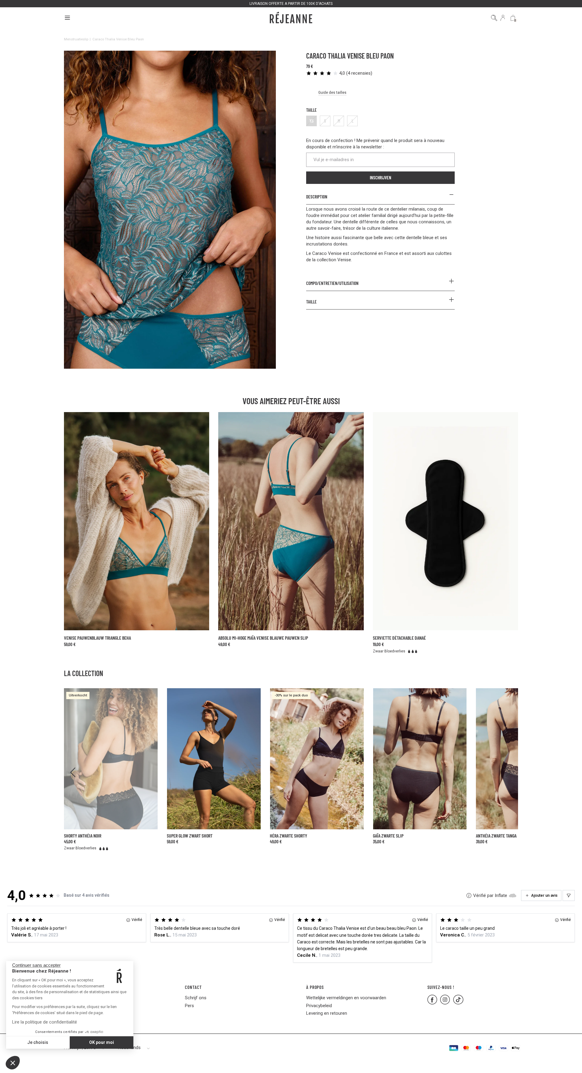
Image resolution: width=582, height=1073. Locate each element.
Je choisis (37, 1042)
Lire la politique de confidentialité (44, 1022)
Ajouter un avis (544, 895)
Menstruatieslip (76, 39)
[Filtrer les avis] (569, 895)
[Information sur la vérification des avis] (469, 895)
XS (311, 121)
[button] (12, 1062)
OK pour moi (101, 1042)
